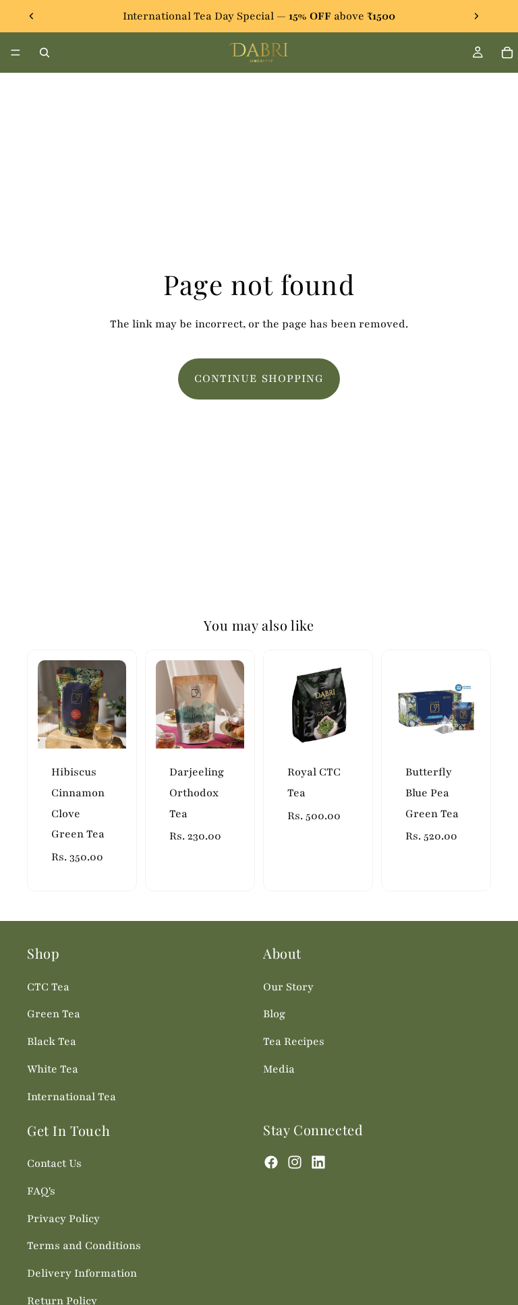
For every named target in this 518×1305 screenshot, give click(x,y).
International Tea (71, 1096)
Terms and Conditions (84, 1246)
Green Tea (53, 1014)
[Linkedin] (318, 1162)
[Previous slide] (32, 16)
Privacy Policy (63, 1218)
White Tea (52, 1069)
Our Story (288, 987)
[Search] (44, 52)
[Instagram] (295, 1162)
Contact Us (54, 1163)
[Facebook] (271, 1162)
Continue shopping (259, 378)
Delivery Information (82, 1273)
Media (279, 1069)
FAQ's (41, 1191)
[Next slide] (476, 16)
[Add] (105, 728)
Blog (274, 1014)
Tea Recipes (293, 1042)
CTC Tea (48, 987)
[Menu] (15, 52)
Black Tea (51, 1042)
